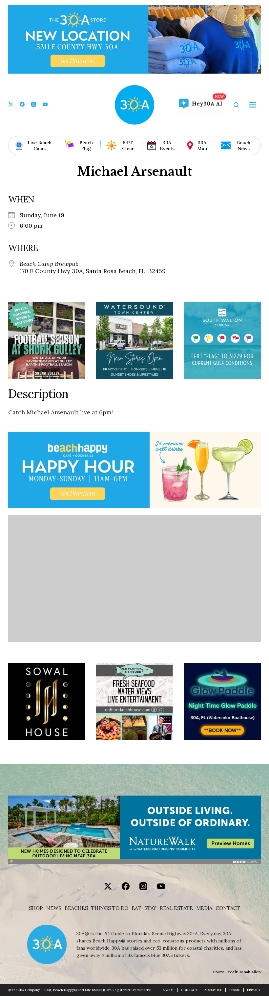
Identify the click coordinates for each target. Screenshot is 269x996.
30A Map (202, 145)
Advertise (213, 990)
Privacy (254, 990)
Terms (234, 990)
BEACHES (76, 908)
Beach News (243, 145)
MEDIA (204, 908)
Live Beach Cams (40, 145)
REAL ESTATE (176, 908)
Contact (228, 908)
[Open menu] (252, 105)
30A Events (167, 145)
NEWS (53, 908)
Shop (36, 908)
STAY (150, 908)
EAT (136, 908)
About (168, 990)
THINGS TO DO (109, 908)
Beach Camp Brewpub (49, 263)
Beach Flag (86, 145)
